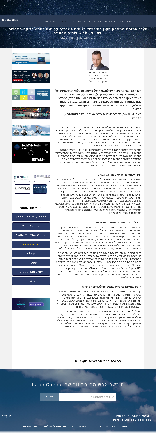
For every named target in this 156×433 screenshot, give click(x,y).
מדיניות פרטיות (26, 426)
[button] (103, 21)
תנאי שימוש (80, 426)
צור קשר (63, 21)
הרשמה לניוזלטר (54, 426)
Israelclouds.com (132, 416)
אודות (72, 21)
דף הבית (140, 21)
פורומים (81, 21)
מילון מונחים (131, 426)
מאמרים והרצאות (126, 21)
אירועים (92, 21)
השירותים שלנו (105, 426)
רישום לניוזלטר (50, 21)
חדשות (112, 21)
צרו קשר (8, 416)
